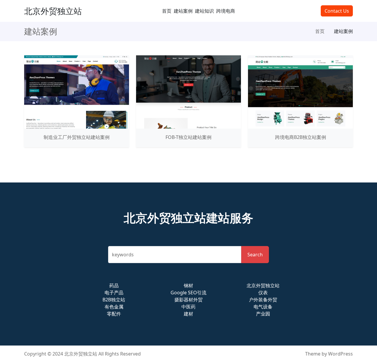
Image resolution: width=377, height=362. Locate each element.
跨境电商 (225, 11)
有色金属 (114, 306)
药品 (114, 285)
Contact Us (337, 11)
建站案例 (183, 11)
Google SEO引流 (188, 292)
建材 (188, 313)
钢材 (188, 285)
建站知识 (204, 11)
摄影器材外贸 (188, 299)
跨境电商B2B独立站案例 (300, 137)
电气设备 (263, 306)
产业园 (263, 313)
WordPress (340, 354)
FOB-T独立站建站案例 (188, 137)
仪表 (263, 292)
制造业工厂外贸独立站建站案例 (77, 137)
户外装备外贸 (263, 299)
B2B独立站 (113, 299)
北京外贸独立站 (53, 10)
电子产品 (114, 292)
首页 (166, 11)
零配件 (114, 313)
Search (255, 254)
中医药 (188, 306)
